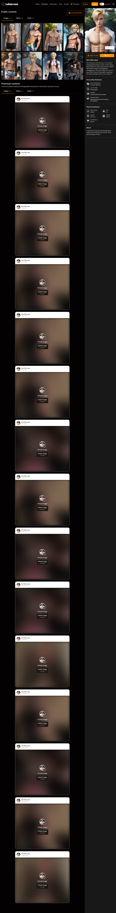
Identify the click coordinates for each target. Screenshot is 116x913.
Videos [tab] (19, 18)
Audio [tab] (30, 18)
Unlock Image (42, 131)
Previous (88, 29)
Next (113, 29)
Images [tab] (8, 18)
